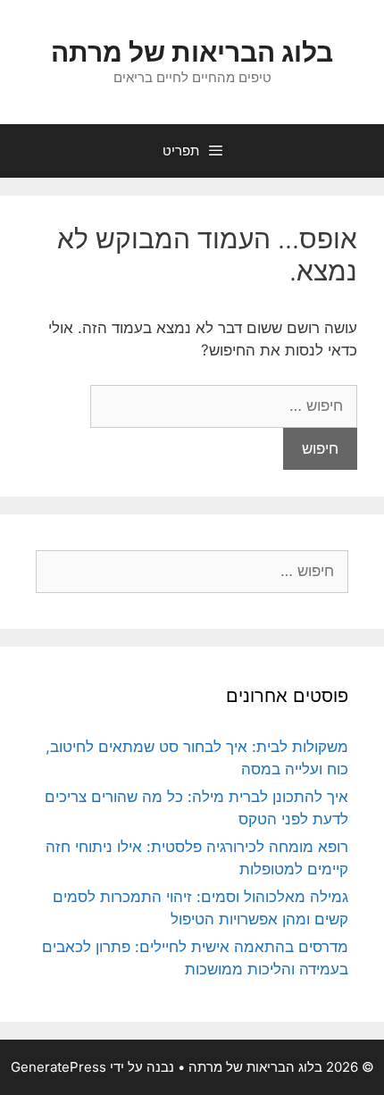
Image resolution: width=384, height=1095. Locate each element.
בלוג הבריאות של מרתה (192, 52)
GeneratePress (58, 1066)
